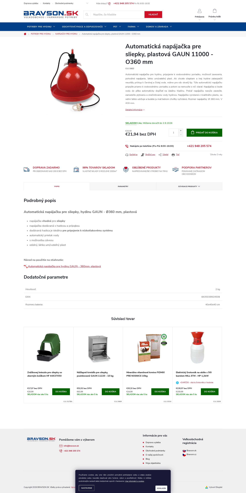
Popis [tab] (57, 186)
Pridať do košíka (207, 132)
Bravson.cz (191, 454)
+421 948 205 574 (199, 146)
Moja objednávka (153, 463)
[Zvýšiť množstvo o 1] (180, 131)
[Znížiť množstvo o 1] (180, 135)
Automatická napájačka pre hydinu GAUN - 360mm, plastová (64, 266)
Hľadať (153, 14)
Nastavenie (86, 488)
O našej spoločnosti (154, 454)
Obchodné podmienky (64, 3)
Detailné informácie (133, 109)
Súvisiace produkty (187, 186)
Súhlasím (161, 488)
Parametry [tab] (123, 186)
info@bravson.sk (71, 445)
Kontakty (46, 3)
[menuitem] (41, 26)
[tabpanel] (48, 365)
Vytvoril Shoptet (215, 487)
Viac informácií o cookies (134, 481)
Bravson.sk (191, 450)
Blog (148, 459)
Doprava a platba (31, 3)
